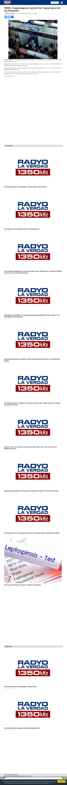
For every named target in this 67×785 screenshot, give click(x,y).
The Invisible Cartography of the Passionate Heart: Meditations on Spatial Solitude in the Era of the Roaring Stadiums (33, 272)
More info (51, 783)
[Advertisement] (33, 752)
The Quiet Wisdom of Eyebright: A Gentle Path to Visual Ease (25, 187)
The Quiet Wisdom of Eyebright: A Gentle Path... (21, 687)
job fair (13, 76)
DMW (8, 76)
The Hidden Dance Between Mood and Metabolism (22, 229)
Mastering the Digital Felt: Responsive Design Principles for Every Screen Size (31, 491)
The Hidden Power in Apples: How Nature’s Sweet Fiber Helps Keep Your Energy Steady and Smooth (32, 404)
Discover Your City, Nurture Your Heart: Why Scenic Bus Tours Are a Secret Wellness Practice (30, 448)
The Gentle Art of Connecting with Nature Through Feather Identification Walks (32, 533)
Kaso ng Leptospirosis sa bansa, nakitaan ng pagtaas (22, 585)
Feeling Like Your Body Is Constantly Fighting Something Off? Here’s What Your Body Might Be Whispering (32, 316)
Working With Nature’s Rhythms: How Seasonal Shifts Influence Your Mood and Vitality (32, 360)
